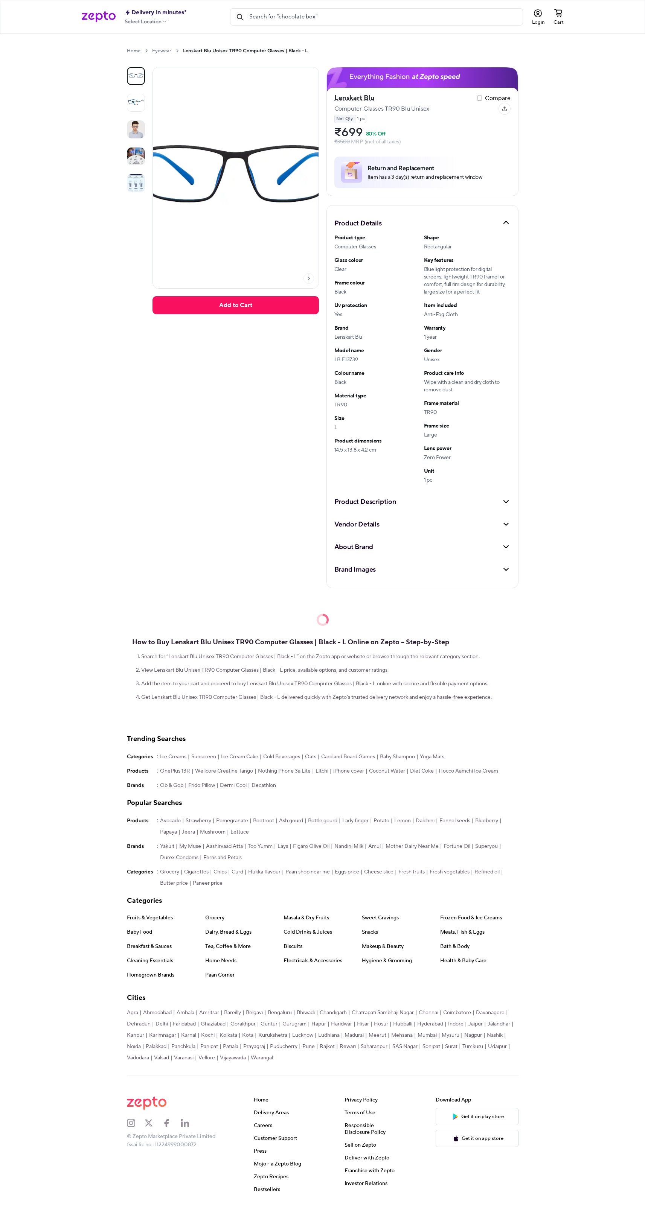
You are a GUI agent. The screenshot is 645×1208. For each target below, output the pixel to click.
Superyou (486, 846)
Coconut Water (387, 771)
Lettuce (239, 832)
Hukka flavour (264, 872)
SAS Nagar (405, 1046)
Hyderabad (430, 1024)
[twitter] (154, 1123)
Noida (134, 1046)
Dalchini (425, 820)
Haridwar (341, 1024)
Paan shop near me (307, 872)
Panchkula (183, 1046)
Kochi (208, 1035)
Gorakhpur (243, 1024)
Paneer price (208, 883)
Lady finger (355, 820)
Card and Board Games (348, 756)
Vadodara (138, 1057)
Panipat (209, 1046)
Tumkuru (472, 1046)
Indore (456, 1024)
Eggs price (347, 872)
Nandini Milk (348, 846)
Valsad (161, 1057)
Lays (283, 846)
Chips (220, 872)
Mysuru (450, 1035)
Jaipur (475, 1024)
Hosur (381, 1024)
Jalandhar (499, 1024)
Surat (451, 1046)
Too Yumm (260, 846)
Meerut (377, 1035)
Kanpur (135, 1035)
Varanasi (184, 1057)
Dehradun (139, 1024)
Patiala (230, 1046)
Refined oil (487, 872)
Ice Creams (173, 756)
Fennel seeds (454, 820)
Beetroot (263, 820)
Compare (498, 98)
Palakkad (156, 1046)
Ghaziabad (213, 1024)
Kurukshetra (272, 1035)
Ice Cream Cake (239, 756)
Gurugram (294, 1024)
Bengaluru (280, 1012)
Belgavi (254, 1012)
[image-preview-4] (136, 183)
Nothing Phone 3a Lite (284, 771)
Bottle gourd (322, 820)
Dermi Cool (233, 785)
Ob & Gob (171, 785)
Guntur (269, 1024)
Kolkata (228, 1035)
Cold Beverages (281, 756)
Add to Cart (235, 305)
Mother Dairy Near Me (412, 846)
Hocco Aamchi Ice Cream (468, 771)
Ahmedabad (157, 1012)
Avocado (170, 820)
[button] (422, 222)
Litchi (322, 771)
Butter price (174, 883)
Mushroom (213, 832)
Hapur (318, 1024)
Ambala (185, 1012)
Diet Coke (422, 771)
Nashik (495, 1035)
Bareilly (232, 1012)
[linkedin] (190, 1123)
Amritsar (209, 1012)
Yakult (167, 846)
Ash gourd (291, 820)
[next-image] (308, 278)
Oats (310, 756)
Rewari (348, 1046)
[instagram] (136, 1123)
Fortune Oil (457, 846)
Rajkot (327, 1046)
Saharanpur (374, 1046)
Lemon (402, 820)
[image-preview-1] (136, 103)
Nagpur (473, 1035)
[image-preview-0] (136, 76)
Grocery (169, 872)
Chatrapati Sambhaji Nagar (383, 1012)
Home (133, 51)
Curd (237, 872)
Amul (374, 846)
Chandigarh (333, 1012)
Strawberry (198, 820)
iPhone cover (348, 771)
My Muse (190, 846)
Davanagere (490, 1012)
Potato (381, 820)
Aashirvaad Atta (224, 846)
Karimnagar (162, 1035)
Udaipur (497, 1046)
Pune (308, 1046)
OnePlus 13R (175, 771)
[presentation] (146, 50)
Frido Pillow (201, 785)
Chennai (428, 1012)
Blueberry (486, 820)
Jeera (188, 832)
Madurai (354, 1035)
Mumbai (427, 1035)
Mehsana (402, 1035)
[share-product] (505, 109)
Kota (247, 1035)
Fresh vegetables (450, 872)
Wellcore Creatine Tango (224, 771)
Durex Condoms (179, 857)
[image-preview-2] (136, 129)
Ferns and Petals (222, 857)
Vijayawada (233, 1057)
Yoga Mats (432, 756)
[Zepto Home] (99, 17)
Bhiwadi (306, 1012)
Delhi (162, 1024)
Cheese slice (378, 872)
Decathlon (264, 785)
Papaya (168, 832)
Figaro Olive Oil (311, 846)
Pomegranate (232, 820)
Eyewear (161, 51)
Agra (132, 1012)
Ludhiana (329, 1035)
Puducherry (283, 1046)
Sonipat (431, 1046)
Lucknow (302, 1035)
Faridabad (184, 1024)
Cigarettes (196, 872)
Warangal (262, 1057)
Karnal (188, 1035)
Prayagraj (254, 1046)
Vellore (206, 1057)
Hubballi (402, 1024)
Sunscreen (203, 756)
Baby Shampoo (397, 756)
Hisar (363, 1024)
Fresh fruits (411, 872)
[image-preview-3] (136, 156)
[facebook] (172, 1123)
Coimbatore (457, 1012)
